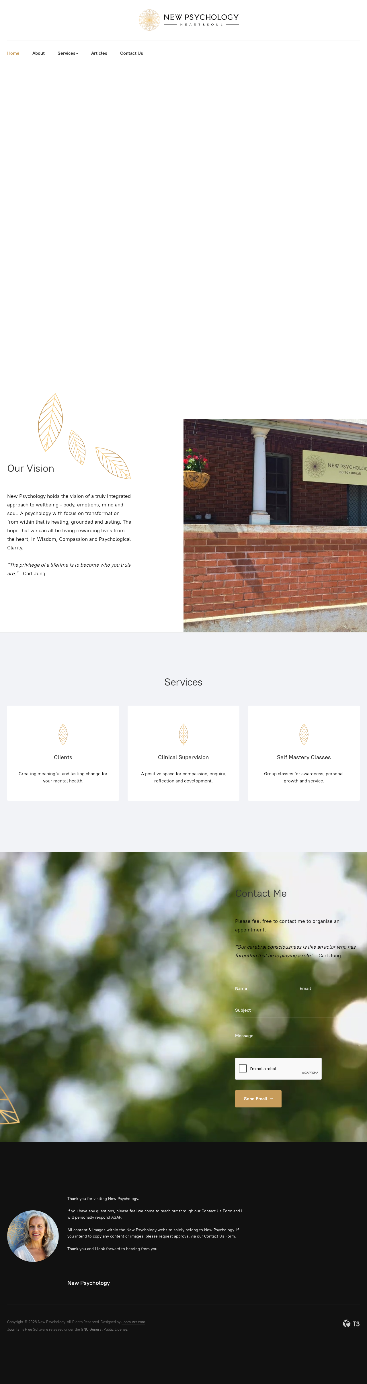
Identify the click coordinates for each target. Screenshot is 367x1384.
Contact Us (131, 53)
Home (13, 53)
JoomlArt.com (133, 1322)
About (38, 53)
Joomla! (14, 1329)
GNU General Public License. (104, 1329)
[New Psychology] (183, 20)
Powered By (351, 1323)
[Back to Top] (349, 1366)
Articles (99, 53)
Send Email (256, 1099)
